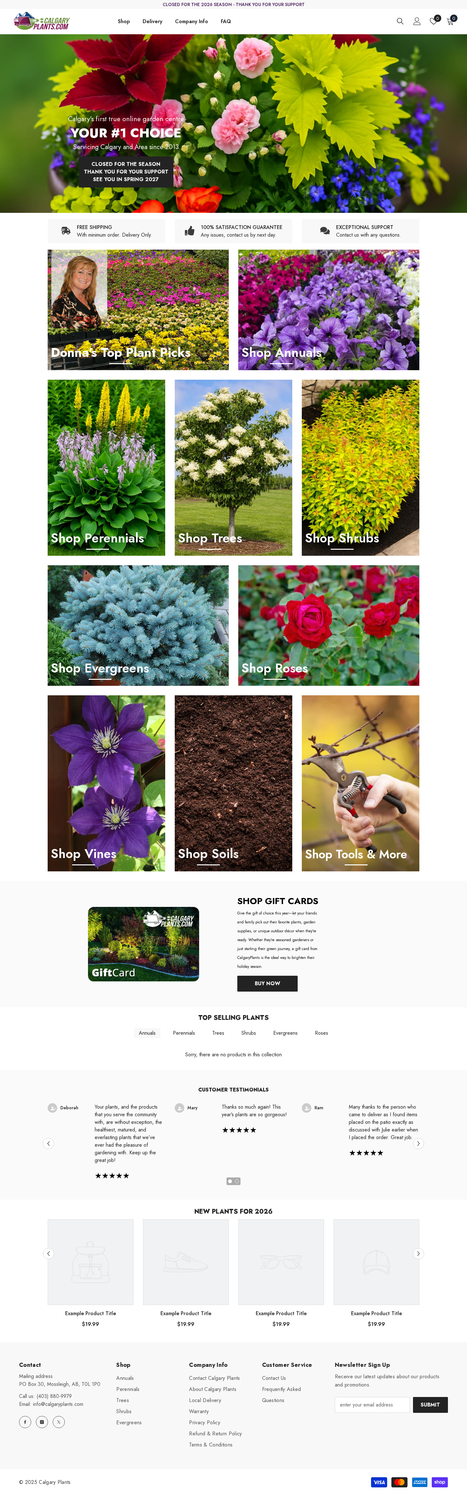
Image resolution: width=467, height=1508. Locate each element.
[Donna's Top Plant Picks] (138, 310)
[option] (233, 123)
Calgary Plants (55, 1482)
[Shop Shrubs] (360, 468)
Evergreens (285, 1033)
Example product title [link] (90, 1313)
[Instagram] (42, 1422)
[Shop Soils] (233, 783)
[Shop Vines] (106, 783)
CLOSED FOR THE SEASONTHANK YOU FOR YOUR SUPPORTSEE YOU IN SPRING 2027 (126, 172)
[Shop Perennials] (106, 468)
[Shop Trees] (233, 468)
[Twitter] (59, 1422)
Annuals (147, 1033)
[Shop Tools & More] (360, 783)
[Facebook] (25, 1422)
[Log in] (417, 21)
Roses (321, 1033)
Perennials (184, 1033)
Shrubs (248, 1033)
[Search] (400, 21)
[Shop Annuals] (328, 310)
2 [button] (237, 1181)
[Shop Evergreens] (138, 625)
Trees (218, 1033)
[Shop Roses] (328, 625)
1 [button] (230, 1181)
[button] (48, 1143)
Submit (430, 1404)
